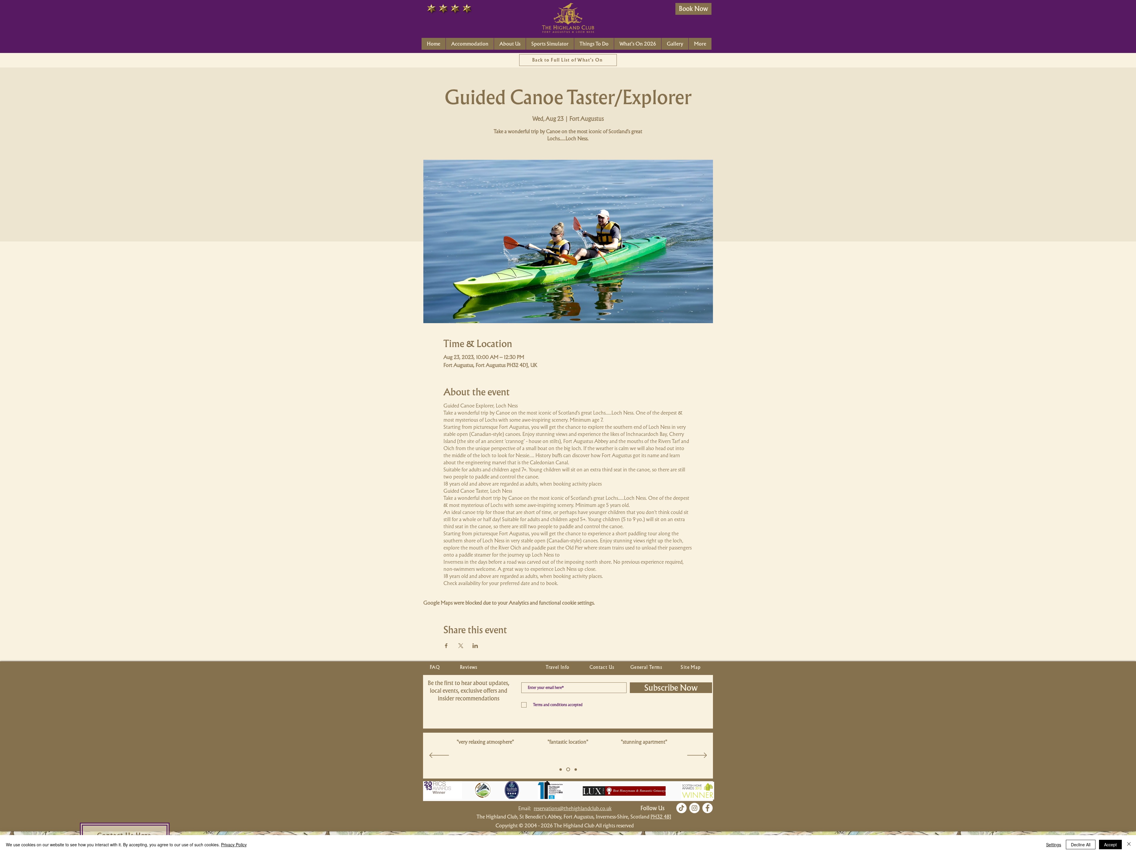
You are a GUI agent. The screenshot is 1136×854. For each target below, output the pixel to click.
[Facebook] (707, 808)
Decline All (1080, 844)
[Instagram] (694, 808)
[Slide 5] (560, 769)
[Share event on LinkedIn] (475, 645)
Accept (1110, 844)
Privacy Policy (234, 844)
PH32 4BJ (661, 816)
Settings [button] (1053, 844)
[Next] (697, 756)
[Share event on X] (461, 645)
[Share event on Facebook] (446, 645)
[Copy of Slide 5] (567, 769)
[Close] (1128, 844)
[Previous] (439, 756)
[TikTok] (681, 808)
